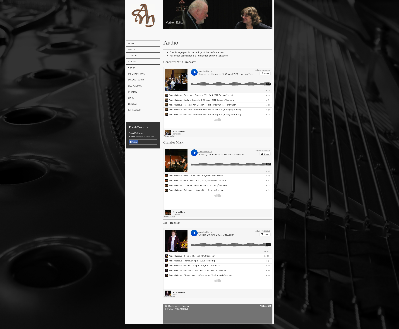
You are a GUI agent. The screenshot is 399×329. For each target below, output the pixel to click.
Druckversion (174, 306)
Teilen (134, 142)
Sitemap (185, 306)
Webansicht (265, 306)
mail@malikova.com (145, 137)
